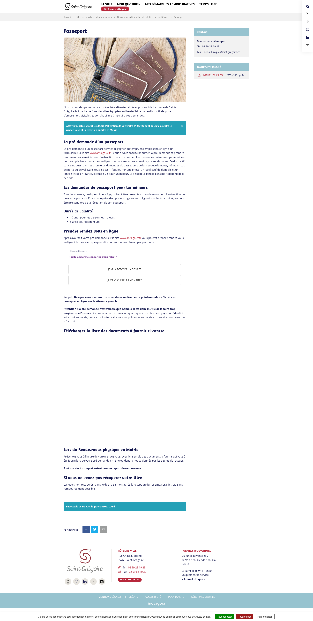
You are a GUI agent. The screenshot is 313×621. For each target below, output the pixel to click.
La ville (106, 4)
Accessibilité (153, 596)
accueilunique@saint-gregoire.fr (222, 52)
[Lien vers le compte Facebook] (307, 21)
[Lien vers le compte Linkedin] (307, 37)
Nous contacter (129, 579)
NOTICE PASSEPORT (223, 75)
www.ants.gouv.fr (100, 153)
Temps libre (208, 4)
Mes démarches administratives (170, 4)
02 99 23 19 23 (210, 46)
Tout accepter (224, 616)
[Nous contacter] (307, 13)
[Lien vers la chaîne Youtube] (307, 45)
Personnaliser (264, 616)
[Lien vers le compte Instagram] (307, 29)
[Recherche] (307, 6)
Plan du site (176, 596)
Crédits (133, 596)
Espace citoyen (116, 9)
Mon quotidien (129, 4)
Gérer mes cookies (203, 596)
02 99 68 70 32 (137, 572)
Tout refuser (244, 616)
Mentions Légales (109, 596)
